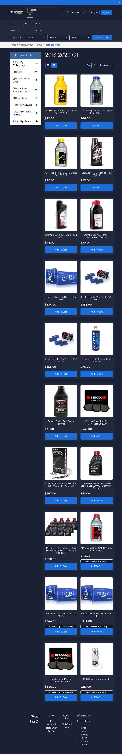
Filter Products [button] (22, 55)
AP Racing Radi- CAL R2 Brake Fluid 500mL (97, 112)
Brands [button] (37, 23)
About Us (15, 30)
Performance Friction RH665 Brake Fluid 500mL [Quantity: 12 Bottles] (61, 550)
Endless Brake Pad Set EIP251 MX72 (96, 298)
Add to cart (97, 566)
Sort (89, 65)
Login (94, 12)
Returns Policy (83, 736)
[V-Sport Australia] (16, 12)
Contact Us (36, 30)
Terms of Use (83, 721)
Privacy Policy (83, 729)
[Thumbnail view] (48, 65)
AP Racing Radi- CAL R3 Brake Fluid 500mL (61, 174)
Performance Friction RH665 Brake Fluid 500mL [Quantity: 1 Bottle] (97, 486)
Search (101, 37)
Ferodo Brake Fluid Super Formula (61, 422)
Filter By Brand (22, 121)
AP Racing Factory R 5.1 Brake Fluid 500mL (61, 112)
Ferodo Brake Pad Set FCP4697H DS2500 (61, 680)
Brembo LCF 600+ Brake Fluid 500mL (61, 236)
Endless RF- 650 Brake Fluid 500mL (96, 360)
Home (12, 23)
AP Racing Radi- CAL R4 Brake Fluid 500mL (97, 549)
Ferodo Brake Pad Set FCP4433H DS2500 (96, 422)
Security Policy (83, 743)
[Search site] (30, 15)
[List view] (54, 65)
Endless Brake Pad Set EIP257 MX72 (61, 360)
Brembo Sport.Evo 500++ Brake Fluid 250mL (96, 236)
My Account (51, 723)
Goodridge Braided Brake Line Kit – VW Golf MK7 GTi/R (60, 484)
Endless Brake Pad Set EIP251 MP (60, 298)
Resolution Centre (51, 729)
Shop (24, 23)
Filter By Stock (22, 104)
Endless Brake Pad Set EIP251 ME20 (60, 614)
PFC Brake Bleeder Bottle (96, 679)
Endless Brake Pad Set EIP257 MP (96, 614)
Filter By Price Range (22, 113)
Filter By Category (19, 64)
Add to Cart (61, 125)
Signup (106, 12)
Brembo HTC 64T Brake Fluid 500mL (97, 174)
